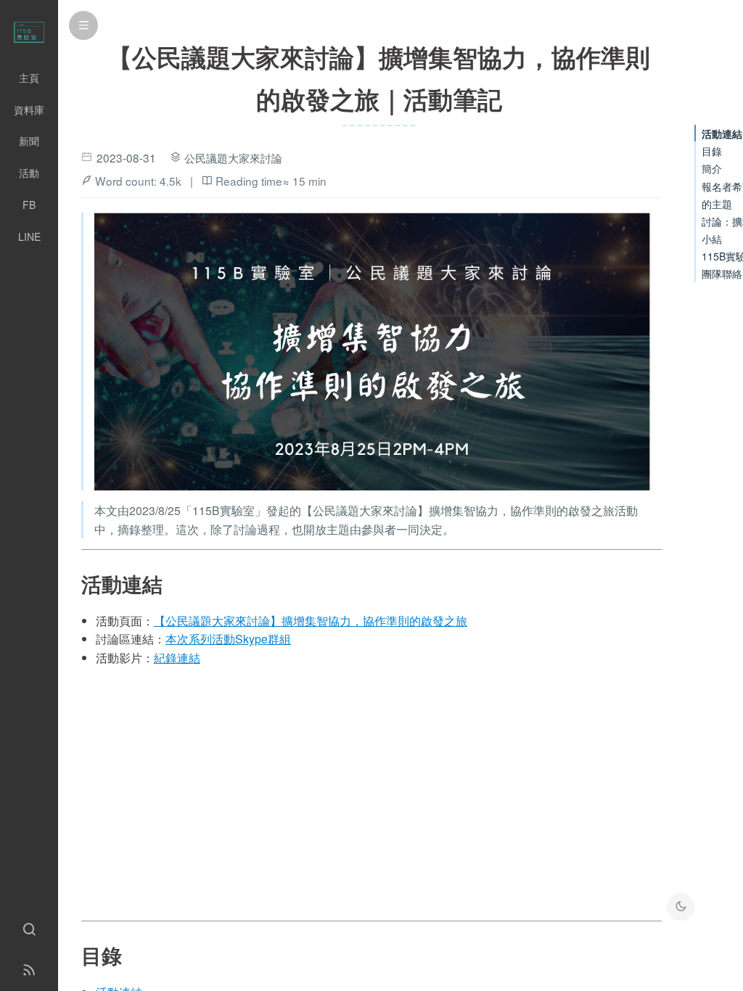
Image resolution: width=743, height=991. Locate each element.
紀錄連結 (177, 657)
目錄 (712, 151)
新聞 (29, 140)
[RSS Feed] (29, 970)
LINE (29, 236)
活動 (29, 172)
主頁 (29, 77)
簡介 (712, 168)
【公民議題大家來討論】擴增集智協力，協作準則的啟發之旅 (310, 620)
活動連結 (722, 133)
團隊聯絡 (722, 273)
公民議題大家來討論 (233, 157)
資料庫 (29, 109)
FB (29, 204)
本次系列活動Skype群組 (228, 638)
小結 (712, 238)
